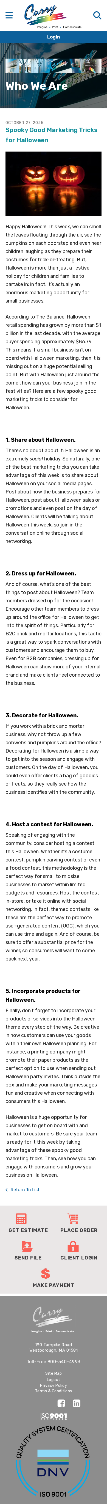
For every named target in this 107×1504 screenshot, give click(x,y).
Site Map (53, 1373)
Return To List (25, 1189)
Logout (53, 1379)
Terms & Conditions (53, 1391)
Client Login (78, 1258)
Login (53, 37)
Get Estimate (28, 1230)
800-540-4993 (63, 1361)
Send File (28, 1258)
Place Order (79, 1230)
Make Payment (53, 1285)
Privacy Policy (53, 1385)
